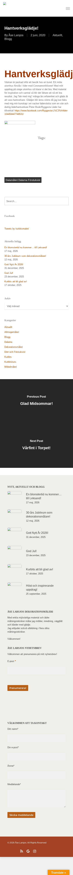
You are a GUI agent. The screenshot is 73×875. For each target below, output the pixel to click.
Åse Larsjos (16, 35)
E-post (11, 661)
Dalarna (8, 342)
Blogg (8, 38)
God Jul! (8, 273)
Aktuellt (57, 35)
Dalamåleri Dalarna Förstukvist (23, 180)
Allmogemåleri (11, 332)
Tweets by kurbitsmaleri (16, 228)
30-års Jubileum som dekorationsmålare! (25, 256)
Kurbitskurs (10, 362)
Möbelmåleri (10, 366)
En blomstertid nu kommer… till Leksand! (25, 247)
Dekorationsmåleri (13, 347)
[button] (68, 8)
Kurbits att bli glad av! (15, 281)
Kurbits (8, 357)
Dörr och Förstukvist (14, 352)
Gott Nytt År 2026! (13, 264)
